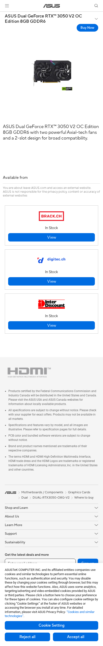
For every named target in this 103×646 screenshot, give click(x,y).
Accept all (75, 637)
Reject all (27, 637)
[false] (51, 237)
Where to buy (84, 498)
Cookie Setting (51, 625)
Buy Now (87, 28)
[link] (51, 6)
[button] (7, 6)
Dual (24, 498)
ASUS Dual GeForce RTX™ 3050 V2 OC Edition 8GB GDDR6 (43, 19)
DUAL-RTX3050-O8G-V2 (51, 498)
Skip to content (3, 14)
